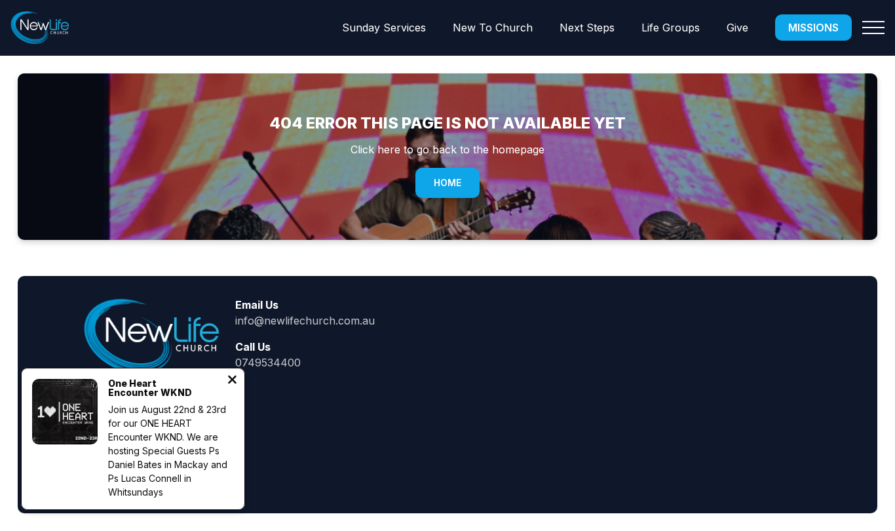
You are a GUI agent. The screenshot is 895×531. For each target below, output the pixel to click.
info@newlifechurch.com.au (305, 320)
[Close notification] (232, 380)
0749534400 (268, 362)
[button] (873, 27)
